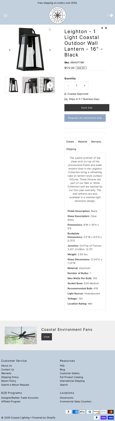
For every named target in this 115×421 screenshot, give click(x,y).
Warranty (96, 141)
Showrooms (66, 397)
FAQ (62, 365)
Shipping (71, 149)
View (47, 336)
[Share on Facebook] (102, 28)
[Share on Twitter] (106, 28)
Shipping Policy (10, 377)
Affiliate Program (11, 401)
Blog (62, 369)
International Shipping (72, 380)
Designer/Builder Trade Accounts (19, 397)
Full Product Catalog (71, 377)
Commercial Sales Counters (75, 401)
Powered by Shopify (43, 417)
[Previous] (10, 50)
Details (70, 141)
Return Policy (8, 380)
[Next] (50, 50)
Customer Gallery (70, 373)
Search (64, 384)
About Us (6, 365)
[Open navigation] (5, 15)
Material (82, 141)
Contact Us (7, 369)
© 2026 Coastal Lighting (15, 417)
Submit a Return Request (15, 384)
